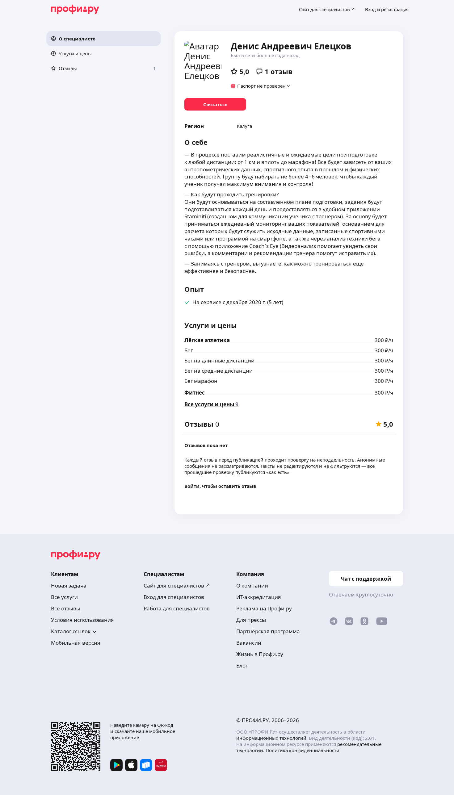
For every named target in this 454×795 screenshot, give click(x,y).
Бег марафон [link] (200, 380)
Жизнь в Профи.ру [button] (259, 654)
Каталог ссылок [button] (70, 631)
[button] (103, 38)
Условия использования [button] (82, 619)
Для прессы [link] (251, 619)
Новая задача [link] (68, 585)
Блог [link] (242, 665)
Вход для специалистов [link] (174, 596)
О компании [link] (252, 585)
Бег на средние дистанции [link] (218, 370)
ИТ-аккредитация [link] (258, 596)
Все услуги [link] (64, 596)
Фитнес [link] (194, 392)
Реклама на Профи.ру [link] (264, 608)
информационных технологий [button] (271, 738)
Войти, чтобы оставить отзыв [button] (220, 486)
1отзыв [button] (278, 71)
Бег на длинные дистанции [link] (219, 360)
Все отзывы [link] (65, 608)
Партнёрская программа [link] (268, 631)
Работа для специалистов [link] (177, 608)
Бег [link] (188, 350)
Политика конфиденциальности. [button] (303, 750)
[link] (215, 104)
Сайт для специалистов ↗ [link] (177, 585)
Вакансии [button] (248, 642)
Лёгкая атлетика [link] (207, 340)
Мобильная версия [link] (75, 642)
